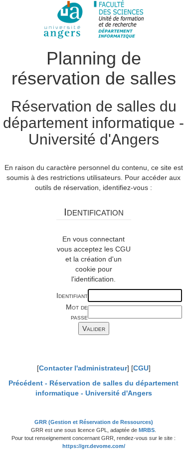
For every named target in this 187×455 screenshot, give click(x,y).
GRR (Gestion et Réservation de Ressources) (93, 422)
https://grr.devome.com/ (93, 446)
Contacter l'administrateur (83, 368)
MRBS (147, 430)
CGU (141, 368)
